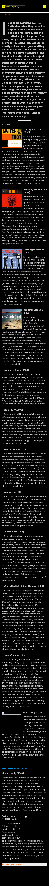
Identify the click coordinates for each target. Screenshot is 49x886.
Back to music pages (12, 864)
